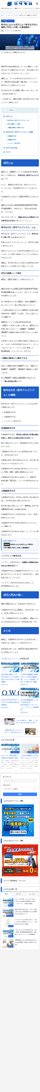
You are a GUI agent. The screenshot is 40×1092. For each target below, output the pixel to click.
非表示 (11, 110)
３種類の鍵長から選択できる (15, 127)
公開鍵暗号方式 (11, 139)
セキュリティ (10, 20)
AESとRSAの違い (11, 148)
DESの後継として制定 (13, 124)
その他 (3, 20)
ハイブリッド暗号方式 (13, 143)
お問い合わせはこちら (7, 8)
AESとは (8, 116)
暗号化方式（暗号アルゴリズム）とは (18, 120)
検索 (20, 794)
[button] (20, 860)
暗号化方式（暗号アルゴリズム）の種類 (18, 132)
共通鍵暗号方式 (11, 136)
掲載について (17, 8)
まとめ (7, 152)
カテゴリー (7, 785)
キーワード (7, 777)
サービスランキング (28, 8)
